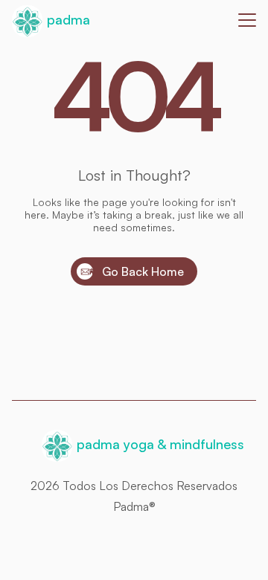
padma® (134, 506)
